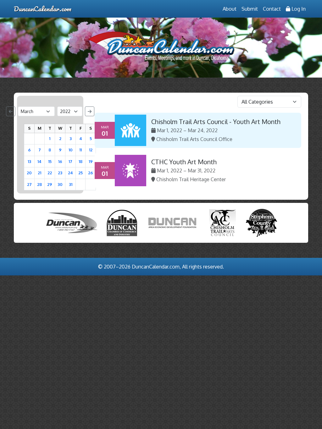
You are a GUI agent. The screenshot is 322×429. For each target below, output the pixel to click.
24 (70, 172)
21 (39, 172)
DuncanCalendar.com (42, 8)
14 (39, 161)
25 (80, 172)
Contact (272, 9)
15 (50, 161)
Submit (250, 9)
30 (60, 184)
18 (80, 161)
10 (71, 149)
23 (60, 172)
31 (70, 184)
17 (70, 161)
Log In (298, 9)
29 (49, 184)
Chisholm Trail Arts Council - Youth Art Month (215, 121)
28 (39, 184)
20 (29, 172)
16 (60, 161)
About (229, 9)
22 (49, 172)
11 (80, 149)
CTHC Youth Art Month (184, 162)
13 (29, 161)
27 (29, 184)
